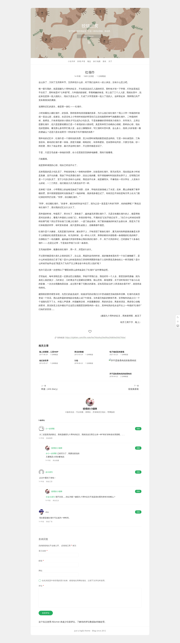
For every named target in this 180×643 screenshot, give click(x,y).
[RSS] (89, 42)
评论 (41, 585)
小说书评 (71, 61)
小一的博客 (50, 428)
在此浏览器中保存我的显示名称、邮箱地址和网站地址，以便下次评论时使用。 (74, 580)
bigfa (82, 630)
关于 (110, 61)
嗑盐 (89, 61)
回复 (138, 428)
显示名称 (43, 551)
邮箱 (41, 560)
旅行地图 (97, 61)
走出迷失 (49, 472)
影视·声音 (81, 61)
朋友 (104, 61)
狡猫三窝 (90, 25)
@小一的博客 (51, 453)
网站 (40, 570)
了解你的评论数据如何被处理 (90, 621)
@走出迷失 (50, 496)
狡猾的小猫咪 (56, 448)
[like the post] (90, 331)
